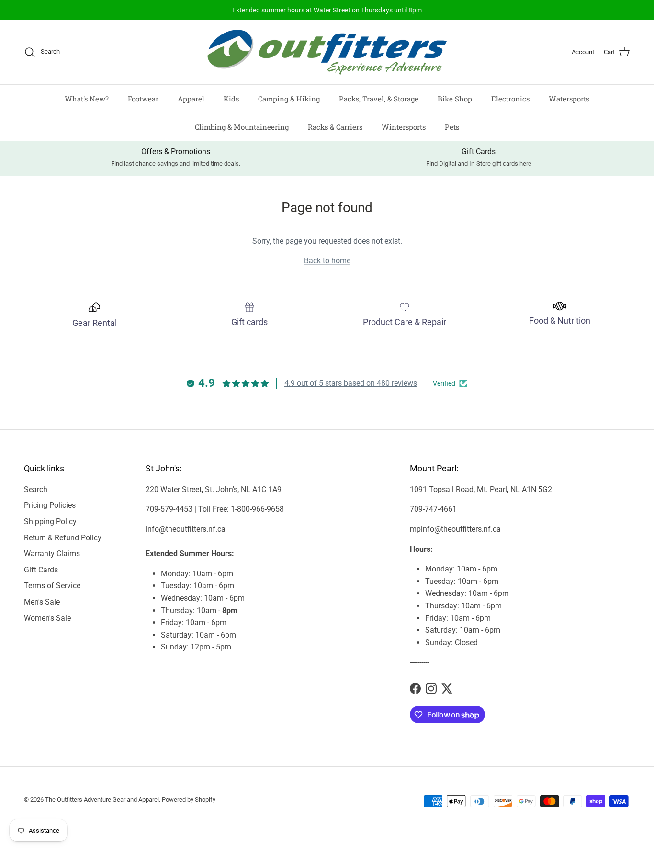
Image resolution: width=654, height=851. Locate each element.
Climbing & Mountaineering (242, 126)
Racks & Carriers (335, 126)
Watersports (569, 98)
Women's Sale (47, 618)
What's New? (87, 98)
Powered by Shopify (188, 799)
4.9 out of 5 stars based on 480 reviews (350, 383)
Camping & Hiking (289, 98)
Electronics (510, 98)
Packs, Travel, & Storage (378, 98)
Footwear (143, 98)
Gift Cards (41, 569)
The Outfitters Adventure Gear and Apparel (102, 799)
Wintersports (404, 126)
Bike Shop (455, 98)
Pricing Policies (50, 505)
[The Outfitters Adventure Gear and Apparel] (327, 52)
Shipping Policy (50, 521)
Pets (452, 126)
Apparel (191, 98)
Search (35, 489)
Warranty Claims (52, 553)
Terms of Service (52, 585)
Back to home (327, 260)
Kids (231, 98)
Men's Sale (42, 601)
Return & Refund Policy (62, 537)
